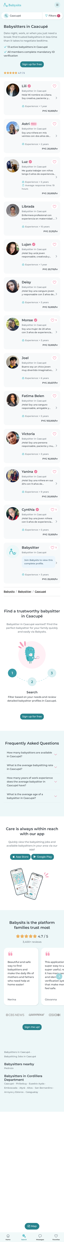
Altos (30, 1087)
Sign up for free (32, 64)
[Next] (59, 976)
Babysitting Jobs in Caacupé (20, 1056)
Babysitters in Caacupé (17, 1052)
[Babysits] (12, 4)
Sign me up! (32, 1027)
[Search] (6, 15)
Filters (53, 15)
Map (34, 1226)
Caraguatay (32, 1092)
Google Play (44, 856)
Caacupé (9, 1083)
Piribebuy (21, 1083)
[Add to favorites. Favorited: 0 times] (54, 86)
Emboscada (10, 1087)
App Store (22, 856)
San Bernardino (44, 1087)
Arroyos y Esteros (13, 1092)
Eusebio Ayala (36, 1083)
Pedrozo (9, 1068)
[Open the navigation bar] (57, 5)
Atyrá (22, 1087)
